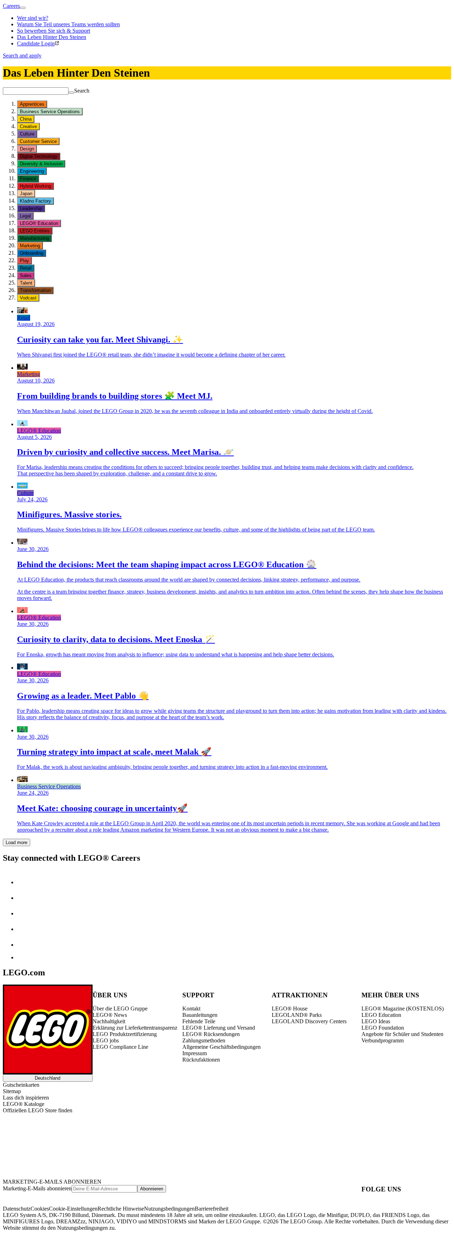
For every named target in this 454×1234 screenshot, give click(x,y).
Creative (28, 126)
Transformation (35, 290)
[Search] (71, 93)
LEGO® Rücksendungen (211, 1034)
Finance (28, 178)
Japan (26, 193)
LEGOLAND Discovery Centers (309, 1021)
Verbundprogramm (382, 1040)
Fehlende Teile (198, 1021)
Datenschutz (17, 1209)
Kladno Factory (35, 201)
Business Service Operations (50, 111)
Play (24, 260)
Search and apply (22, 56)
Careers (11, 6)
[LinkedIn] (24, 882)
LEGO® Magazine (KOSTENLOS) (402, 1009)
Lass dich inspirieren (26, 1098)
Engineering (32, 171)
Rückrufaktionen (201, 1060)
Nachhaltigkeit (109, 1021)
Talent (26, 283)
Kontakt (191, 1009)
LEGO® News (110, 1015)
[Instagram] (24, 898)
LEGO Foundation (382, 1028)
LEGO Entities (35, 230)
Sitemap (12, 1091)
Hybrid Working (35, 186)
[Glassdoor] (24, 945)
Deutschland (47, 1078)
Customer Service (38, 141)
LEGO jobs (106, 1040)
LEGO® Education (39, 223)
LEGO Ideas (375, 1021)
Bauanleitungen (199, 1015)
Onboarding (31, 253)
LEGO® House (290, 1009)
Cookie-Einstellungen (73, 1209)
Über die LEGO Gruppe (120, 1009)
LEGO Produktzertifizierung (125, 1034)
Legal (25, 216)
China (26, 119)
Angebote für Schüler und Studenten (402, 1034)
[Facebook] (24, 913)
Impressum (194, 1053)
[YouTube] (24, 929)
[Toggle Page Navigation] (23, 8)
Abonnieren (151, 1188)
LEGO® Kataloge (23, 1104)
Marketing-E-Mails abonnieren (37, 1188)
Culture (27, 134)
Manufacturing (34, 238)
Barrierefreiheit (211, 1209)
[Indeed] (22, 957)
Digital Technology (38, 156)
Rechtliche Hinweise (121, 1209)
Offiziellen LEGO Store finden (37, 1110)
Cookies (40, 1209)
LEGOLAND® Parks (297, 1015)
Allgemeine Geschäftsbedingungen (221, 1047)
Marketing (30, 245)
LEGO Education (381, 1015)
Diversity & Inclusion (41, 163)
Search (81, 91)
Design (27, 149)
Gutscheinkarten (21, 1085)
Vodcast (28, 298)
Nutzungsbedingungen (169, 1209)
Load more (16, 842)
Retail (26, 268)
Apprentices (32, 104)
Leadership (31, 208)
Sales (26, 275)
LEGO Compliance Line (120, 1047)
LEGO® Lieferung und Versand (218, 1028)
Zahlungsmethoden (203, 1040)
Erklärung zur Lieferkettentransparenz (135, 1028)
